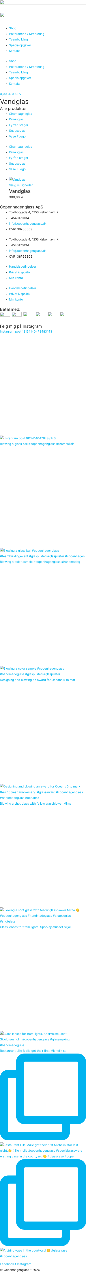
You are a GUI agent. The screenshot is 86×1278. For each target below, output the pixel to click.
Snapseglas (17, 130)
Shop (12, 28)
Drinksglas (16, 119)
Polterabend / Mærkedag (26, 34)
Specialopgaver (20, 45)
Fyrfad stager (18, 125)
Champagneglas (20, 113)
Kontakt (14, 50)
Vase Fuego (17, 136)
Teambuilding (18, 39)
